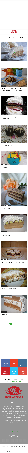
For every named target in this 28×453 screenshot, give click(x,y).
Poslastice (4, 85)
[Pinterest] (16, 440)
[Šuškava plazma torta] (14, 277)
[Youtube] (24, 440)
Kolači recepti (4, 142)
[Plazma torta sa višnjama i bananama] (14, 105)
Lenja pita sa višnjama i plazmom (13, 262)
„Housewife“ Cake (7, 314)
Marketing (4, 446)
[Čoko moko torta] (14, 189)
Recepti (23, 446)
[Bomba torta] (14, 51)
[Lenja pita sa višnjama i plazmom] (14, 250)
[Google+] (7, 440)
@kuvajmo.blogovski (14, 381)
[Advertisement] (14, 15)
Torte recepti (4, 114)
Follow (14, 359)
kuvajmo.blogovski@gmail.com (14, 431)
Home (2, 35)
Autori (19, 446)
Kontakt (15, 446)
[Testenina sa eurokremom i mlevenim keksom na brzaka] (14, 77)
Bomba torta (5, 62)
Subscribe (22, 367)
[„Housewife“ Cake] (14, 304)
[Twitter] (20, 440)
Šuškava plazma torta (8, 289)
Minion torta (5, 167)
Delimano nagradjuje (6, 205)
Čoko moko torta (7, 208)
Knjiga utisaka (10, 446)
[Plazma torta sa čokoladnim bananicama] (14, 223)
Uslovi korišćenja (14, 448)
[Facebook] (3, 440)
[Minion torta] (14, 158)
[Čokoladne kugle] (14, 134)
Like (5, 359)
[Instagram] (12, 440)
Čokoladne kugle (7, 145)
